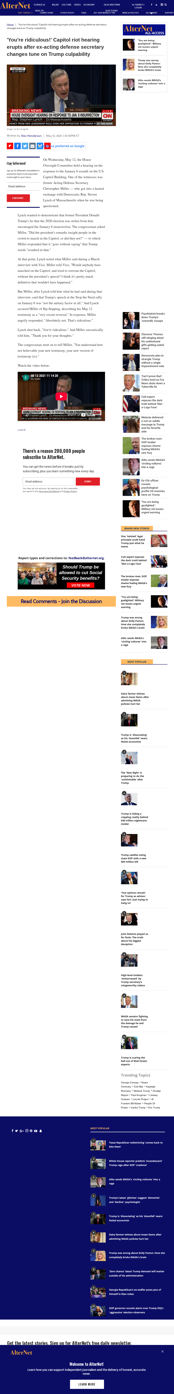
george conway (129, 1082)
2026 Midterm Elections (112, 7)
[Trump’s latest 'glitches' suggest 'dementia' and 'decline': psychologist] (98, 1201)
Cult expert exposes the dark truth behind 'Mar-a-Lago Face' (134, 560)
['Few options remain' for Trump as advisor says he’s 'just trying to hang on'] (129, 878)
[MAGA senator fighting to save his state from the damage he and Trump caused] (129, 1001)
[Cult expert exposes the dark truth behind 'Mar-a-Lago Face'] (159, 561)
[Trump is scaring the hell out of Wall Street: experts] (129, 1043)
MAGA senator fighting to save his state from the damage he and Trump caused (134, 1021)
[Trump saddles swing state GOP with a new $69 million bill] (129, 840)
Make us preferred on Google (63, 146)
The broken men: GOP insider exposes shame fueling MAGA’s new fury (134, 581)
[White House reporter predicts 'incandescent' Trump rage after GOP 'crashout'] (98, 1164)
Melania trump (142, 1090)
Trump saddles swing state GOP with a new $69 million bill (133, 858)
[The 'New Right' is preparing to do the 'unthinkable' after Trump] (129, 758)
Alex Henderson (31, 135)
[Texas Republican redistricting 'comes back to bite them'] (98, 1145)
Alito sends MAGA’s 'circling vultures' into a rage (151, 83)
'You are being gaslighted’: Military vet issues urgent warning (132, 602)
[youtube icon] (35, 1131)
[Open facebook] (152, 4)
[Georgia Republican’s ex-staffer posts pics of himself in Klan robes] (98, 1293)
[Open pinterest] (31, 1131)
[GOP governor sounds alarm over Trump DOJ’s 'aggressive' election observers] (98, 1311)
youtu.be (22, 429)
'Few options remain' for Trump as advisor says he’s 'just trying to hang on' (134, 898)
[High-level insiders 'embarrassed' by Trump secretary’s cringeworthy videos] (129, 960)
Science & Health (39, 7)
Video (77, 4)
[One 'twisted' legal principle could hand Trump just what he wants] (159, 541)
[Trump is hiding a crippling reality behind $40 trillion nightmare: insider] (129, 799)
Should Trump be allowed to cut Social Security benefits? (80, 572)
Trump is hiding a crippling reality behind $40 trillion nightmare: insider (134, 819)
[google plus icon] (22, 1131)
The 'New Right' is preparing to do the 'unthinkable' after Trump (132, 777)
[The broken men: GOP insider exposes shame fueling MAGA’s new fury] (159, 581)
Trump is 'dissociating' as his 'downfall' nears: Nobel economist (134, 738)
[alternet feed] (156, 8)
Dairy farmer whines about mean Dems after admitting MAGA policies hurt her (135, 698)
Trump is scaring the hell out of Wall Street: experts (134, 1061)
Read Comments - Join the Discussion (61, 601)
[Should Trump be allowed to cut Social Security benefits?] (37, 574)
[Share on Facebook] (17, 146)
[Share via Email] (32, 146)
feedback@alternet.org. (86, 558)
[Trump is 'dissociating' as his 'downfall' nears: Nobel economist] (129, 720)
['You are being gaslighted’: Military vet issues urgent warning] (129, 45)
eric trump (154, 1107)
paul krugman (138, 1095)
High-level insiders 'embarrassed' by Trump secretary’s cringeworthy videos (133, 980)
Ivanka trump (138, 1107)
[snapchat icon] (40, 1131)
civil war (138, 1086)
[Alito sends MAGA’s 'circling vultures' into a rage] (129, 84)
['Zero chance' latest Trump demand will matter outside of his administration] (98, 1274)
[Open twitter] (152, 13)
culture (66, 4)
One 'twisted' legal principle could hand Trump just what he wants (133, 541)
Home (10, 24)
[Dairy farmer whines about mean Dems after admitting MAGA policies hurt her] (129, 679)
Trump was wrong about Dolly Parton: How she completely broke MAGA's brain (133, 622)
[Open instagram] (27, 1131)
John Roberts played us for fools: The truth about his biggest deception (134, 939)
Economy (89, 4)
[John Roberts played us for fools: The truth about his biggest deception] (129, 919)
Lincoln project (141, 1099)
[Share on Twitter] (25, 146)
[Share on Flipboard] (10, 146)
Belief (55, 4)
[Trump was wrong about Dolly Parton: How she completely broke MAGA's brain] (129, 65)
